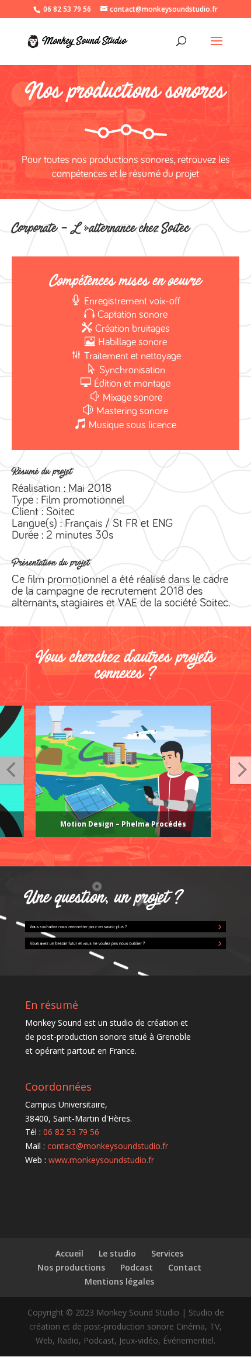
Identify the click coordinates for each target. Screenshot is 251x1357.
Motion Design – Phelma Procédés (109, 824)
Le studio (117, 1253)
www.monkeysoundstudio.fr (101, 1159)
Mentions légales (119, 1281)
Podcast (136, 1267)
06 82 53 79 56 (67, 9)
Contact (184, 1267)
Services (167, 1253)
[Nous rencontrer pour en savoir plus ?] (125, 925)
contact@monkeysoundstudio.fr (107, 1145)
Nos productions (71, 1267)
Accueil (69, 1253)
